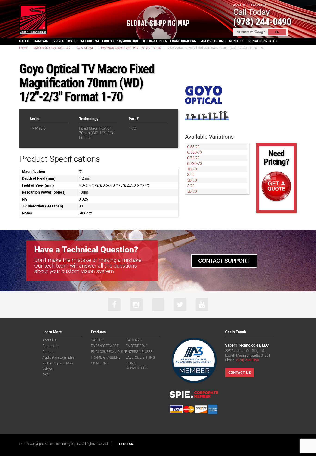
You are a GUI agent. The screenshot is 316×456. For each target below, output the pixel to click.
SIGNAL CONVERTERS (263, 41)
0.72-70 (193, 158)
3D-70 (192, 180)
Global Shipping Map (57, 363)
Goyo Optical (85, 47)
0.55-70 (193, 147)
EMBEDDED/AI (89, 41)
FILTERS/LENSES (139, 352)
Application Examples (58, 357)
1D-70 (192, 169)
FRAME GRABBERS (183, 41)
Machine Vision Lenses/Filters (52, 47)
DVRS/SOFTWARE (64, 41)
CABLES (24, 41)
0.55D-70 (194, 152)
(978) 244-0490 (262, 21)
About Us (239, 5)
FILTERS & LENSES (154, 41)
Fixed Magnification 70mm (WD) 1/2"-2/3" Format (130, 47)
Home (23, 47)
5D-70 (192, 191)
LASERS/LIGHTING (213, 41)
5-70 (191, 186)
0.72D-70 (194, 163)
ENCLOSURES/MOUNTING (111, 352)
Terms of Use (125, 444)
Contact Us (258, 5)
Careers (48, 352)
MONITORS (237, 41)
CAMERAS (41, 41)
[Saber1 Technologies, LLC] (33, 19)
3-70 (191, 174)
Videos (47, 369)
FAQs (46, 375)
